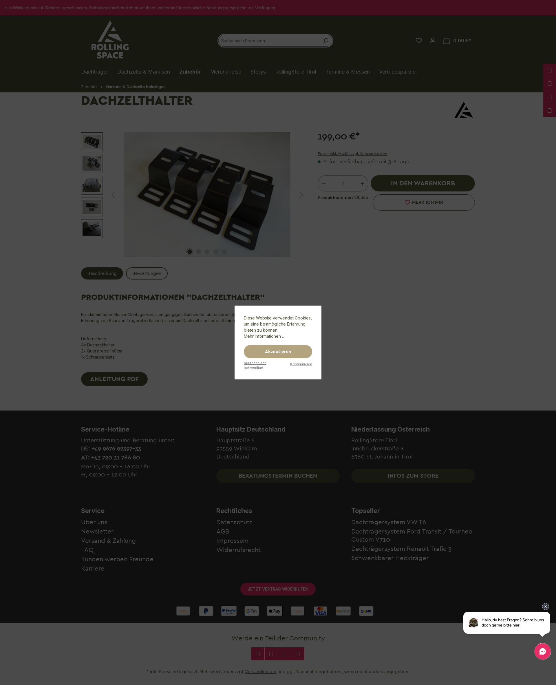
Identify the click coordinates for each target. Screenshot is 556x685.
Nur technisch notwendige (255, 365)
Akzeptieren (278, 351)
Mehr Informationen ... (264, 336)
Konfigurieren (301, 364)
